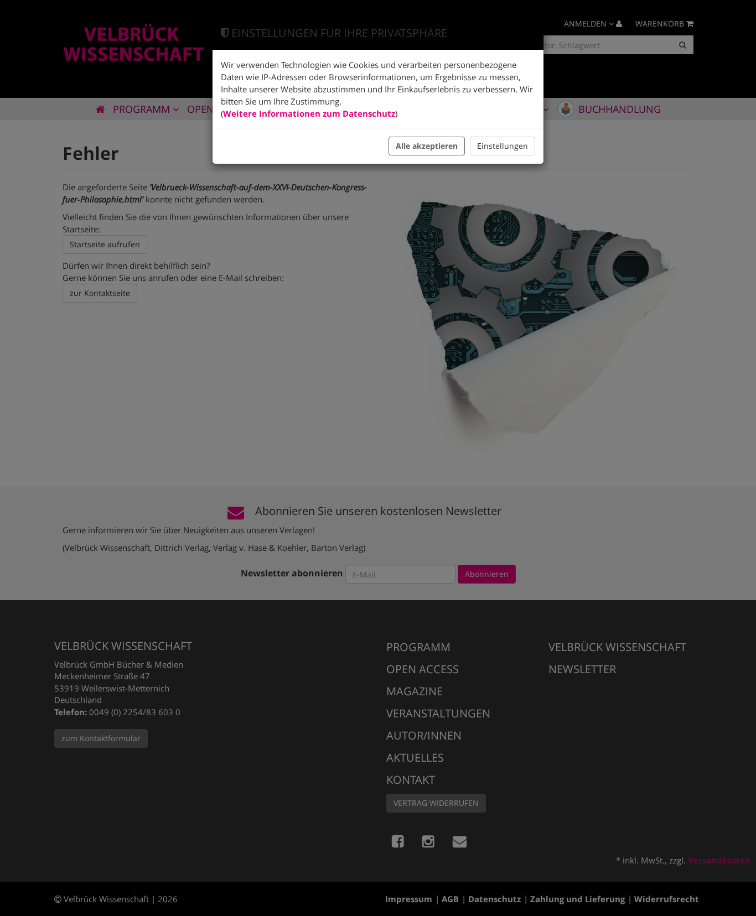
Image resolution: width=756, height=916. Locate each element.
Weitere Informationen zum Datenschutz (309, 113)
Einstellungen (502, 145)
